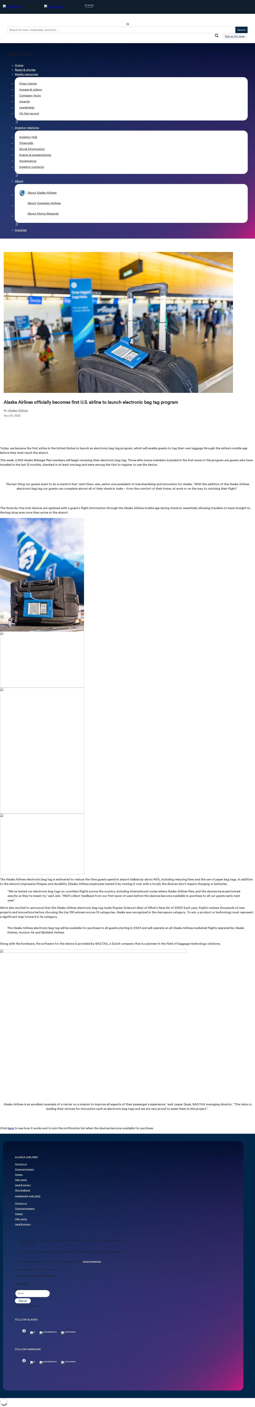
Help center (21, 1180)
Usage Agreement (92, 1262)
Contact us (21, 1164)
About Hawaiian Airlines (44, 203)
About (19, 181)
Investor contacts (31, 167)
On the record (29, 113)
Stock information (32, 149)
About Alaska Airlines (42, 192)
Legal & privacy (23, 1185)
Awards (24, 101)
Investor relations (27, 127)
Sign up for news (235, 36)
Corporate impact (24, 1169)
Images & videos (30, 89)
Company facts (30, 95)
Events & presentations (35, 155)
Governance (27, 161)
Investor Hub (28, 137)
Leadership (26, 107)
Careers (19, 1175)
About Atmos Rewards (43, 213)
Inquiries (21, 230)
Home (19, 65)
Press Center (28, 83)
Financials (26, 143)
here (11, 1128)
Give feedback (22, 1190)
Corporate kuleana (25, 1209)
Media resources (26, 74)
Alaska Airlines (18, 410)
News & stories (25, 70)
